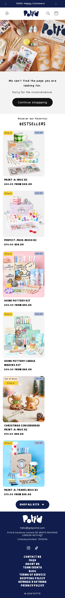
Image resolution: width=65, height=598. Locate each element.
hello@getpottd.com (32, 527)
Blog (32, 571)
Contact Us (32, 556)
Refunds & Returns (32, 581)
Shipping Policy (32, 578)
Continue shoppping (32, 102)
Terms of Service (32, 574)
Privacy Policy (32, 585)
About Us (32, 564)
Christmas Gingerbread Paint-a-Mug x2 (22, 427)
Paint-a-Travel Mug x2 (21, 489)
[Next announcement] (56, 3)
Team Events (32, 567)
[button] (7, 13)
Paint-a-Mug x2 (15, 179)
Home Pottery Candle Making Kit (20, 363)
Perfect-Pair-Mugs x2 (20, 240)
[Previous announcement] (5, 3)
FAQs (32, 560)
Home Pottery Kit (17, 300)
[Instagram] (28, 548)
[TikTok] (36, 548)
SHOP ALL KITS (29, 504)
